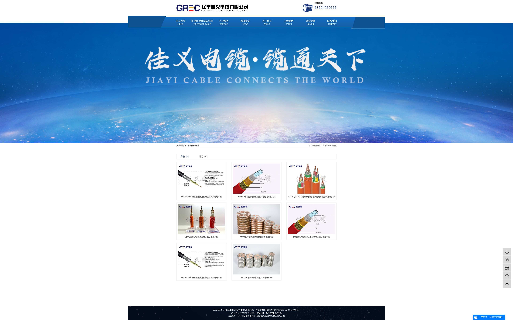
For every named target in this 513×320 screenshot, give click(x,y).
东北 (283, 316)
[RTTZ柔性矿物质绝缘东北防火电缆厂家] (256, 219)
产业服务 (224, 22)
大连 (275, 316)
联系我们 (332, 22)
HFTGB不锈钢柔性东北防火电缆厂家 (256, 277)
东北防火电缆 (254, 310)
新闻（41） (204, 156)
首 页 (325, 145)
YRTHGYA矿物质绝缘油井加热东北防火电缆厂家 (201, 197)
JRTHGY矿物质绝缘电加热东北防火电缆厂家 (256, 197)
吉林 (247, 316)
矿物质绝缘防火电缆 (202, 22)
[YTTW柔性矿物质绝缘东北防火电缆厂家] (201, 219)
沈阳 (243, 316)
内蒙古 (258, 316)
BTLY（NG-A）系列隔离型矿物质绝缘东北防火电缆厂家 (311, 197)
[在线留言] (507, 276)
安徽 (267, 316)
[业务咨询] (507, 252)
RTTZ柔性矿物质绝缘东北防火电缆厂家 (256, 237)
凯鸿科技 (278, 313)
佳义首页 (180, 22)
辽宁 (239, 316)
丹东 (279, 316)
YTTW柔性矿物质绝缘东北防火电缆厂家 (201, 237)
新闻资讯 (245, 22)
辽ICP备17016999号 (239, 313)
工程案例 (289, 22)
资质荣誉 (310, 22)
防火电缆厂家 (281, 310)
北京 (271, 316)
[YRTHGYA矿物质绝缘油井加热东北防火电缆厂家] (201, 179)
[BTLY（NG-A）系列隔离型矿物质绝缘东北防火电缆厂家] (311, 179)
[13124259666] (507, 260)
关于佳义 (267, 22)
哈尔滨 (252, 316)
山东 (263, 316)
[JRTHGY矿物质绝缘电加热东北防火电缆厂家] (256, 179)
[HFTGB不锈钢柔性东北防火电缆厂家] (256, 259)
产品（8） (185, 156)
